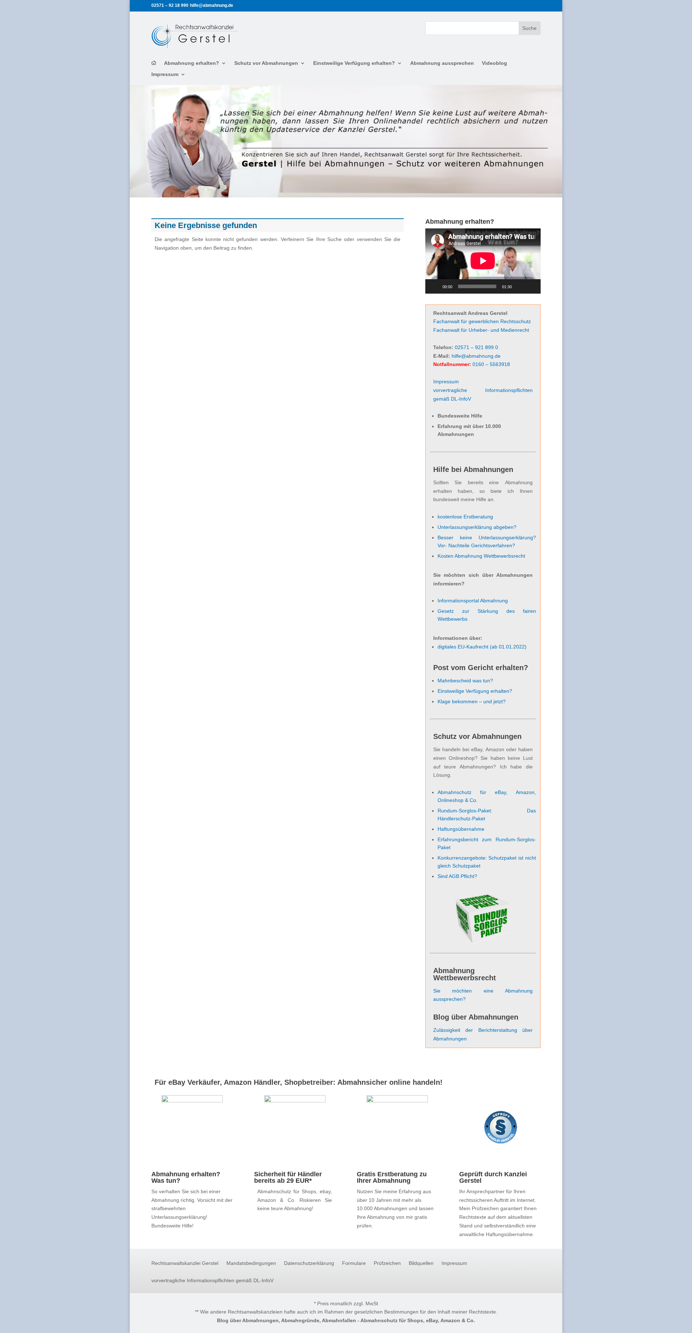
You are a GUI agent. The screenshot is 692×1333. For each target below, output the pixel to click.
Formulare (354, 1263)
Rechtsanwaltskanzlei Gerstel (184, 1263)
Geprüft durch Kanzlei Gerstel (493, 1177)
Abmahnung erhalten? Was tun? (185, 1177)
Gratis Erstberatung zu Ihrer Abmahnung (392, 1177)
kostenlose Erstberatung (465, 517)
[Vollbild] (531, 286)
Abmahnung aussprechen (442, 63)
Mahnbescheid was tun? (465, 680)
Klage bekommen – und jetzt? (472, 701)
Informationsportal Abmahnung (473, 600)
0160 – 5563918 (491, 364)
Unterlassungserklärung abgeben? (477, 527)
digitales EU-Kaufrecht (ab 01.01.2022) (482, 647)
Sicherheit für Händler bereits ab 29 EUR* (288, 1177)
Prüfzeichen (387, 1263)
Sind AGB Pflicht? (457, 876)
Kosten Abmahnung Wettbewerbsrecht (481, 556)
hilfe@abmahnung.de (476, 356)
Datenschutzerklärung (309, 1263)
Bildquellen (421, 1263)
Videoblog (494, 63)
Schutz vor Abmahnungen (266, 63)
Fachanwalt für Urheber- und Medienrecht (481, 330)
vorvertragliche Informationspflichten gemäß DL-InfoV (212, 1280)
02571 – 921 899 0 (476, 347)
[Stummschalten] (519, 286)
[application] (483, 260)
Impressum (164, 74)
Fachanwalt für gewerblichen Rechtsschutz (482, 321)
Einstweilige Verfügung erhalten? (354, 63)
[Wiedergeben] (434, 286)
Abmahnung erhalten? (191, 63)
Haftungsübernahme (461, 829)
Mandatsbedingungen (251, 1263)
